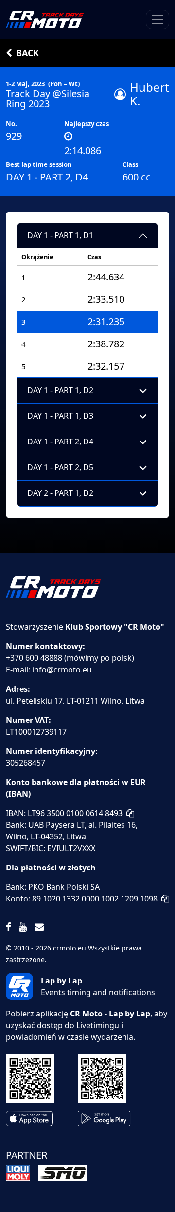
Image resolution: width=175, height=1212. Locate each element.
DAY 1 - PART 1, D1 (60, 235)
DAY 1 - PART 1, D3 (60, 415)
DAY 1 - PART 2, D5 (60, 467)
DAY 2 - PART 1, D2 (60, 493)
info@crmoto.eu (62, 669)
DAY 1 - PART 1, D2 (60, 390)
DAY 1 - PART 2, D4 (60, 441)
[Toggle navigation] (157, 19)
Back (27, 53)
